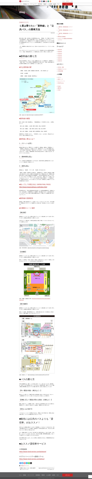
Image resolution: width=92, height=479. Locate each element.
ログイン (59, 77)
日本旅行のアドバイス (24, 22)
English (63, 1)
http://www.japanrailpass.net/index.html (33, 187)
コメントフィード (61, 81)
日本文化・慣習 (61, 67)
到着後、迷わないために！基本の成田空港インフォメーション (27, 469)
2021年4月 (60, 49)
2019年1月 (60, 59)
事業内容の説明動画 (61, 36)
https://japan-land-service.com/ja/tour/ (31, 459)
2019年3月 (60, 55)
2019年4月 (60, 53)
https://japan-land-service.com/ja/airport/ (32, 451)
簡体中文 (67, 1)
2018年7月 (60, 60)
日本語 (72, 1)
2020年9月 (60, 51)
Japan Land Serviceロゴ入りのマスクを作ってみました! (46, 469)
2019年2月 (60, 57)
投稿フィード (60, 79)
